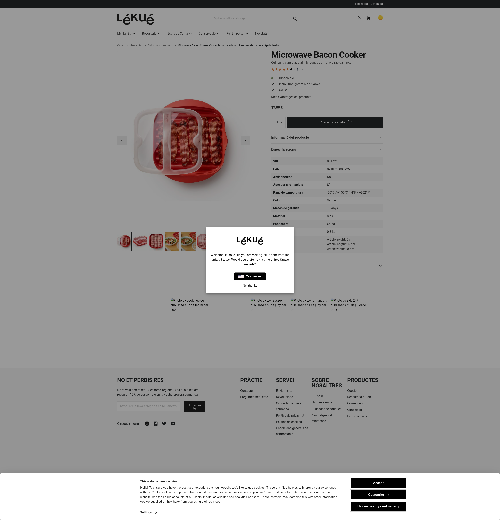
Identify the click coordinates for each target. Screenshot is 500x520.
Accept (378, 483)
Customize (376, 494)
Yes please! (254, 276)
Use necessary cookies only (378, 506)
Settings (146, 512)
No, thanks (250, 285)
